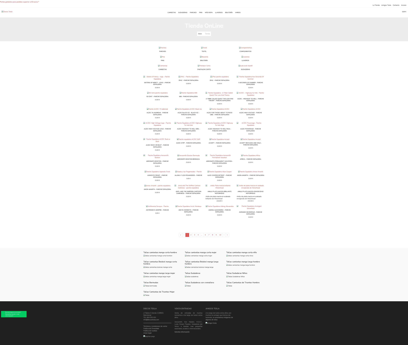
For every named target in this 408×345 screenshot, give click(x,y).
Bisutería (204, 60)
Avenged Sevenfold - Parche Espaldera (250, 213)
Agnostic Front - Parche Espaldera (157, 176)
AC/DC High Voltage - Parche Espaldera (250, 114)
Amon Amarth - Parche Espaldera (250, 175)
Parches (162, 51)
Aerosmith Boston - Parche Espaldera (157, 162)
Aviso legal (147, 333)
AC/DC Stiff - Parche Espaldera (188, 143)
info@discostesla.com (151, 320)
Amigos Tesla (386, 5)
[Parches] (162, 48)
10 (220, 235)
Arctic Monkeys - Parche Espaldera (188, 211)
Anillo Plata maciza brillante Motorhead (220, 192)
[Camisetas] (162, 66)
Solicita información (182, 332)
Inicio (200, 34)
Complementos (245, 51)
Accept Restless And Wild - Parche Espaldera (250, 144)
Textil (204, 51)
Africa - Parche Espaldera (250, 159)
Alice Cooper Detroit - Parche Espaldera (219, 176)
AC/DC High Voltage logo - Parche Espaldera (157, 130)
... (201, 235)
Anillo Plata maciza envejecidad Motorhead (251, 192)
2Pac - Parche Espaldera (219, 80)
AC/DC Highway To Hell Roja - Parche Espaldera (219, 130)
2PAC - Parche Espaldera (188, 80)
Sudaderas (245, 69)
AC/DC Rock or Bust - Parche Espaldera (157, 146)
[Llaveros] (245, 57)
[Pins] (162, 57)
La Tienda (376, 5)
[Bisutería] (204, 57)
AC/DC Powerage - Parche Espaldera (250, 130)
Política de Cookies (150, 331)
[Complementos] (245, 48)
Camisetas (163, 69)
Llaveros (245, 60)
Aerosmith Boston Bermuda (188, 159)
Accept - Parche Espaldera (219, 143)
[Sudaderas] (245, 66)
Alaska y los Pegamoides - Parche (188, 175)
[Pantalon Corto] (204, 66)
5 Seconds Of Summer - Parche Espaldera (250, 84)
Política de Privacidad (151, 328)
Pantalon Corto (204, 69)
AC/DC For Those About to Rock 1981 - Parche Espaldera (219, 114)
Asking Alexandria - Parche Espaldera (219, 211)
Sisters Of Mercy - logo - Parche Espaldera (157, 84)
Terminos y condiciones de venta (155, 326)
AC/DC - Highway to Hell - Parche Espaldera (250, 100)
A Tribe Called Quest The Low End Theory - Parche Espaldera (219, 100)
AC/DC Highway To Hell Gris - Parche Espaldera (188, 130)
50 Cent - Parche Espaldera (157, 97)
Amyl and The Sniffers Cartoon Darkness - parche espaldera (188, 192)
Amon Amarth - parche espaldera (157, 189)
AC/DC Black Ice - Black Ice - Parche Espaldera (188, 114)
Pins (162, 60)
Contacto (396, 5)
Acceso (403, 5)
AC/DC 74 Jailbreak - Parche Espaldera (157, 114)
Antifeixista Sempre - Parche (157, 210)
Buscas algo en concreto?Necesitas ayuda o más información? (13, 314)
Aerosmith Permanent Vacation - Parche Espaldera (219, 162)
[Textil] (204, 48)
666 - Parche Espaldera (188, 97)
